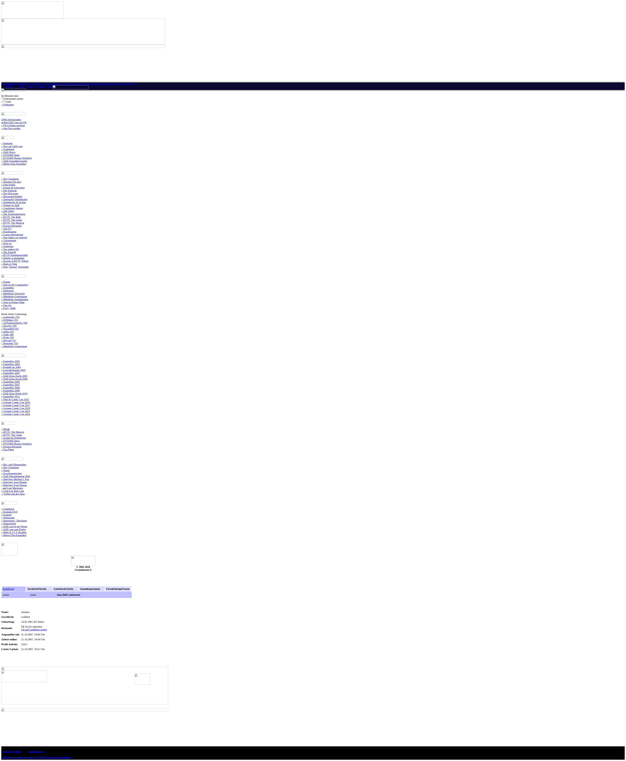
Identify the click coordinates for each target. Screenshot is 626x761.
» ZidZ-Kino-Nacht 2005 (14, 376)
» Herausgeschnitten (11, 196)
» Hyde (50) (7, 337)
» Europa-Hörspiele (11, 225)
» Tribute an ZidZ (10, 205)
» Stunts (5, 470)
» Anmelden (7, 287)
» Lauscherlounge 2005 (13, 370)
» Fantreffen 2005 (10, 373)
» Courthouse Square (12, 208)
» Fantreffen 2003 (10, 361)
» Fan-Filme (7, 449)
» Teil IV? (6, 228)
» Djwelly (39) (8, 325)
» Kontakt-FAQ (9, 511)
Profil (5, 589)
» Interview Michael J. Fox (15, 479)
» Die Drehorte (9, 190)
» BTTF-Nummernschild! (14, 255)
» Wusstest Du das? (11, 181)
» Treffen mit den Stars (13, 494)
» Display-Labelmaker (12, 258)
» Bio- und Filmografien (13, 464)
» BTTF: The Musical (12, 223)
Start (22, 86)
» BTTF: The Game (11, 220)
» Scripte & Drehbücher (13, 438)
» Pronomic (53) (9, 343)
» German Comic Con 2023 (15, 411)
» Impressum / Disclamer (14, 520)
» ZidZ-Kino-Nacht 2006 (14, 379)
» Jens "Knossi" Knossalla (15, 267)
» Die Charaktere (10, 179)
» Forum (5, 281)
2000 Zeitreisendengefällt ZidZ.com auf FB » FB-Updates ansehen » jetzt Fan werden (13, 124)
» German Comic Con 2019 (15, 408)
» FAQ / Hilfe (8, 308)
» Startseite (7, 143)
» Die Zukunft (8, 252)
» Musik (5, 429)
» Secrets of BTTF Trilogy (15, 261)
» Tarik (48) (7, 334)
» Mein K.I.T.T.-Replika (13, 532)
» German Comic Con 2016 (15, 402)
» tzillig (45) (7, 331)
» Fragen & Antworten (13, 187)
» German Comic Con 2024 (15, 414)
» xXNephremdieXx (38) (14, 323)
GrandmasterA (36, 751)
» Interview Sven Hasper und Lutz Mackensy (14, 486)
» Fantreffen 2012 (10, 396)
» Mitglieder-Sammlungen (14, 299)
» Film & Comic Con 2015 (15, 399)
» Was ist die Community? (14, 284)
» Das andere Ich (10, 249)
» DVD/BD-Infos (10, 155)
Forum (30, 86)
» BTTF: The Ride (11, 217)
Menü (8, 86)
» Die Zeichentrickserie (13, 214)
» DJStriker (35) (9, 320)
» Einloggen (7, 104)
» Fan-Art (6, 305)
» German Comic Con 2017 (15, 405)
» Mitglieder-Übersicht (13, 293)
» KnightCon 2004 (11, 367)
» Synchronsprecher (11, 473)
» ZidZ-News (8, 152)
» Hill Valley (7, 211)
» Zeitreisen (7, 246)
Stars (50, 86)
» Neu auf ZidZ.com (11, 146)
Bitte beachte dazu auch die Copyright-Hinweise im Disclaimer (36, 757)
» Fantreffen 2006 (10, 381)
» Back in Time (9, 264)
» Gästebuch (7, 149)
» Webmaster (8, 517)
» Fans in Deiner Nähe (13, 302)
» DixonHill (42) (10, 328)
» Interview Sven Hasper (14, 482)
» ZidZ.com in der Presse (14, 526)
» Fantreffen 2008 (10, 387)
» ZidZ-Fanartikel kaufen (14, 161)
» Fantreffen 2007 (10, 384)
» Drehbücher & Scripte (13, 202)
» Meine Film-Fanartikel (13, 164)
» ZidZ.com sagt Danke (13, 529)
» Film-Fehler (8, 184)
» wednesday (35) (10, 317)
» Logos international (12, 234)
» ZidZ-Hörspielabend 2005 (15, 476)
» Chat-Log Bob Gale (12, 491)
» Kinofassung (8, 231)
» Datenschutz (8, 523)
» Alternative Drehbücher (14, 199)
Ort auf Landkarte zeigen (34, 629)
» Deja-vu (6, 243)
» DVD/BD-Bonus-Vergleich (16, 158)
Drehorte (41, 86)
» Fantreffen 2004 (10, 364)
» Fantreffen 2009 (10, 390)
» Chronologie (8, 240)
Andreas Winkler (11, 751)
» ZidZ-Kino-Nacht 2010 (14, 393)
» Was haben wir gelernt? (14, 237)
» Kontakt (6, 514)
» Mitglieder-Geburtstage (14, 296)
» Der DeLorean (9, 193)
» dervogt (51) (8, 340)
